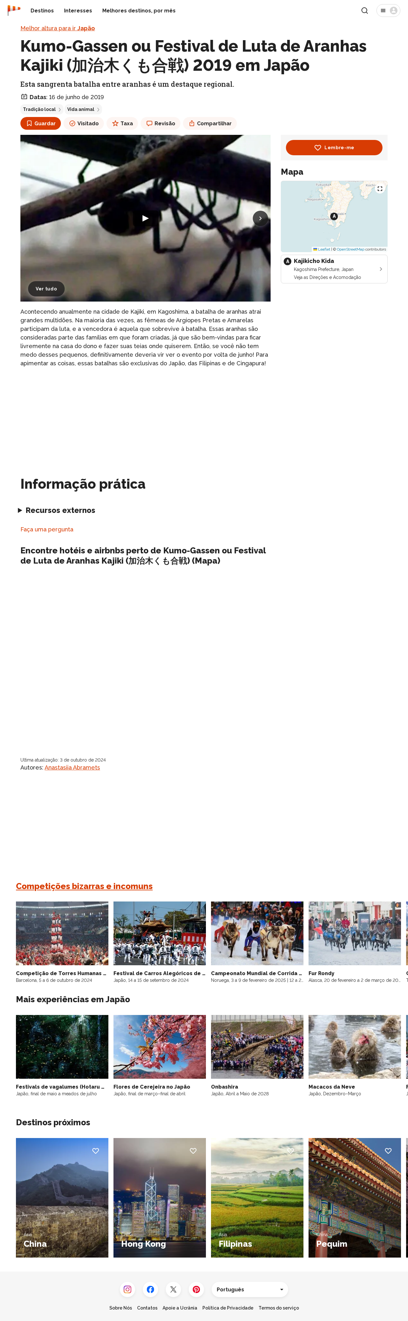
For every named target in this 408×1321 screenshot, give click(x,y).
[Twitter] (173, 1289)
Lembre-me (339, 147)
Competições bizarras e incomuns (84, 886)
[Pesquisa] (364, 10)
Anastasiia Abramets (72, 767)
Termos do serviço (279, 1307)
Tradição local (39, 109)
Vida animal (80, 109)
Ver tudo (46, 288)
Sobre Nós (120, 1307)
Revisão (165, 123)
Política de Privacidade (227, 1307)
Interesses (78, 11)
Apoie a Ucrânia (180, 1307)
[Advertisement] (145, 418)
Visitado (88, 123)
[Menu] (388, 10)
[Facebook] (150, 1289)
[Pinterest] (196, 1289)
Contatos (147, 1307)
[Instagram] (127, 1289)
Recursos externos (60, 510)
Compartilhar (214, 123)
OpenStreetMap (350, 249)
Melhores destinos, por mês (139, 11)
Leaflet (323, 249)
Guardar (45, 123)
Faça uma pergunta (46, 529)
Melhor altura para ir (57, 28)
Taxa (126, 123)
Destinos (42, 11)
